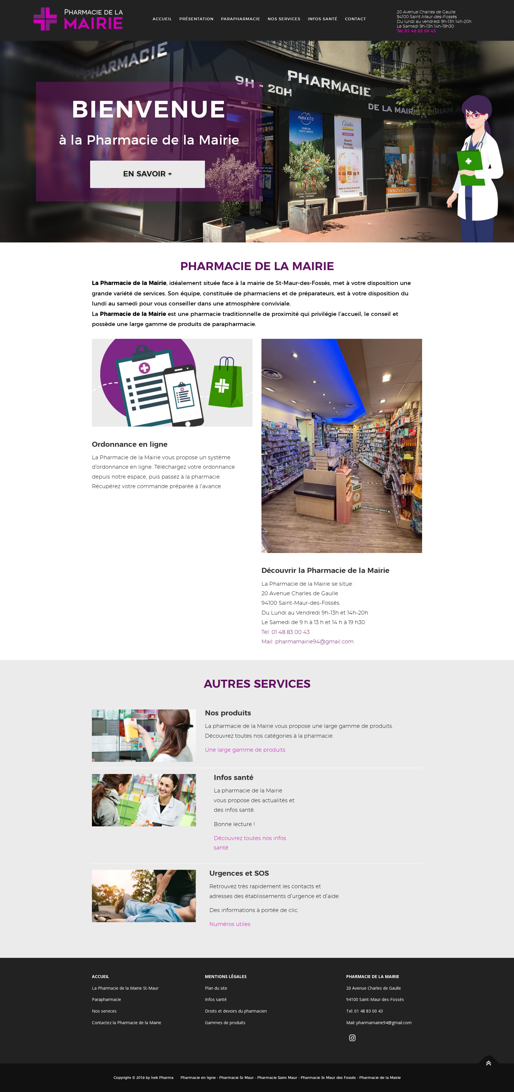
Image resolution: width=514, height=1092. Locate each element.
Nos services (284, 19)
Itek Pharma (162, 1078)
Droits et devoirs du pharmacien (236, 1011)
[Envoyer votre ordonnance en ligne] (172, 382)
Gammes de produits (225, 1022)
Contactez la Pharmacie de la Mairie (126, 1022)
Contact (355, 19)
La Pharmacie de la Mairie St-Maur (125, 988)
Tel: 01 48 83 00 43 (285, 632)
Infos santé (323, 19)
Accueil (162, 19)
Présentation (196, 19)
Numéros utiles (229, 924)
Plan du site (216, 988)
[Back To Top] (488, 1063)
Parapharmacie (240, 19)
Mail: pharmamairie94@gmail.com (307, 642)
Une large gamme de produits (245, 750)
